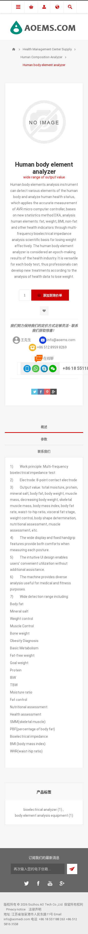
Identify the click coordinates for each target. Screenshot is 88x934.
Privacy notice (15, 909)
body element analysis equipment (41, 815)
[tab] (44, 427)
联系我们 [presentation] (44, 451)
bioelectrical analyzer (40, 810)
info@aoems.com (61, 340)
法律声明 (35, 909)
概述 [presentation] (44, 427)
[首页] (13, 49)
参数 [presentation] (44, 439)
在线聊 (48, 358)
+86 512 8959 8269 (52, 347)
